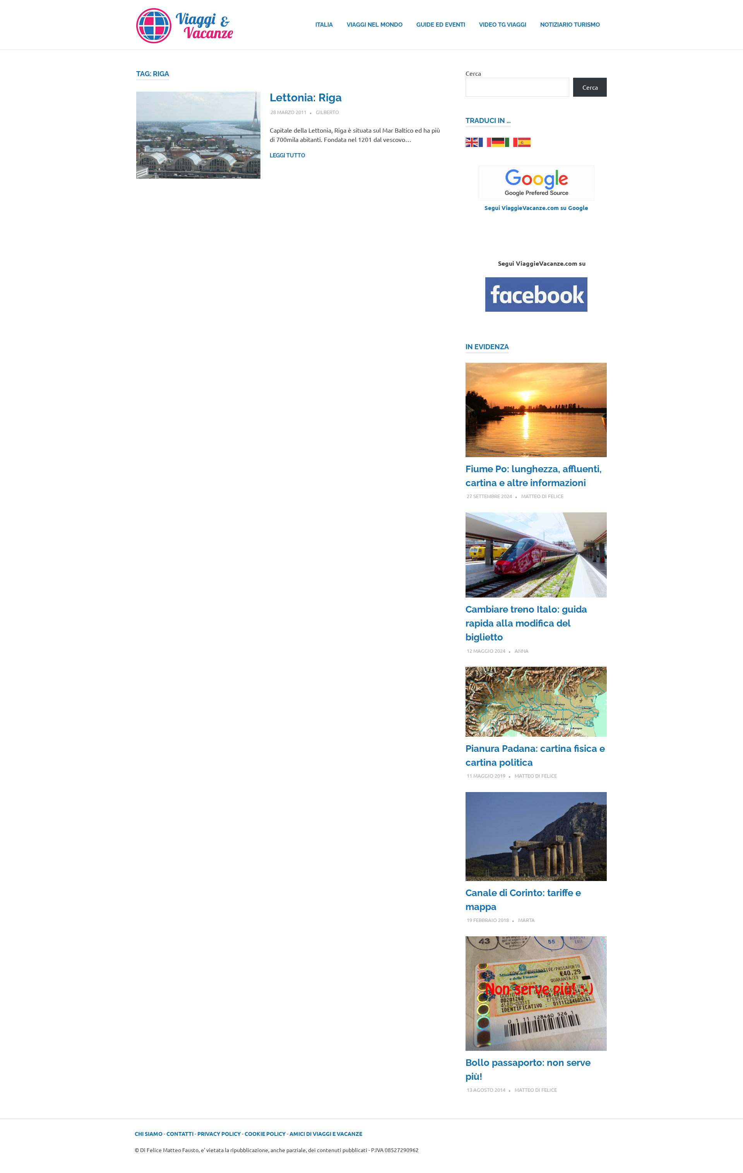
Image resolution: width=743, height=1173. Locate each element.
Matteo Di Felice (542, 496)
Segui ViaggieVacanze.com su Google (536, 208)
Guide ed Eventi (440, 24)
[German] (498, 141)
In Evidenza (487, 347)
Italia (324, 24)
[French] (485, 141)
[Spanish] (524, 141)
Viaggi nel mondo (374, 24)
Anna (522, 650)
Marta (526, 920)
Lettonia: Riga (306, 97)
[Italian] (511, 141)
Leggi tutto (287, 155)
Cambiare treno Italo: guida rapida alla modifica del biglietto (526, 623)
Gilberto (327, 112)
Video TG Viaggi (502, 24)
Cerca (473, 73)
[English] (472, 141)
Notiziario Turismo (570, 24)
